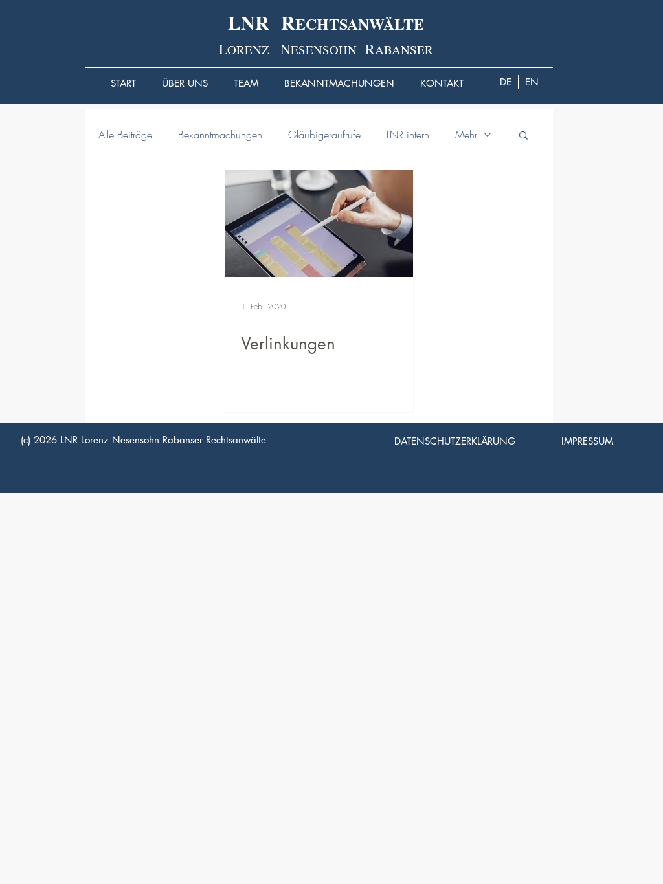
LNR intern (408, 134)
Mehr (466, 134)
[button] (523, 136)
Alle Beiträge (125, 134)
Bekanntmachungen (220, 134)
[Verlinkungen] (319, 223)
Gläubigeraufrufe (324, 134)
